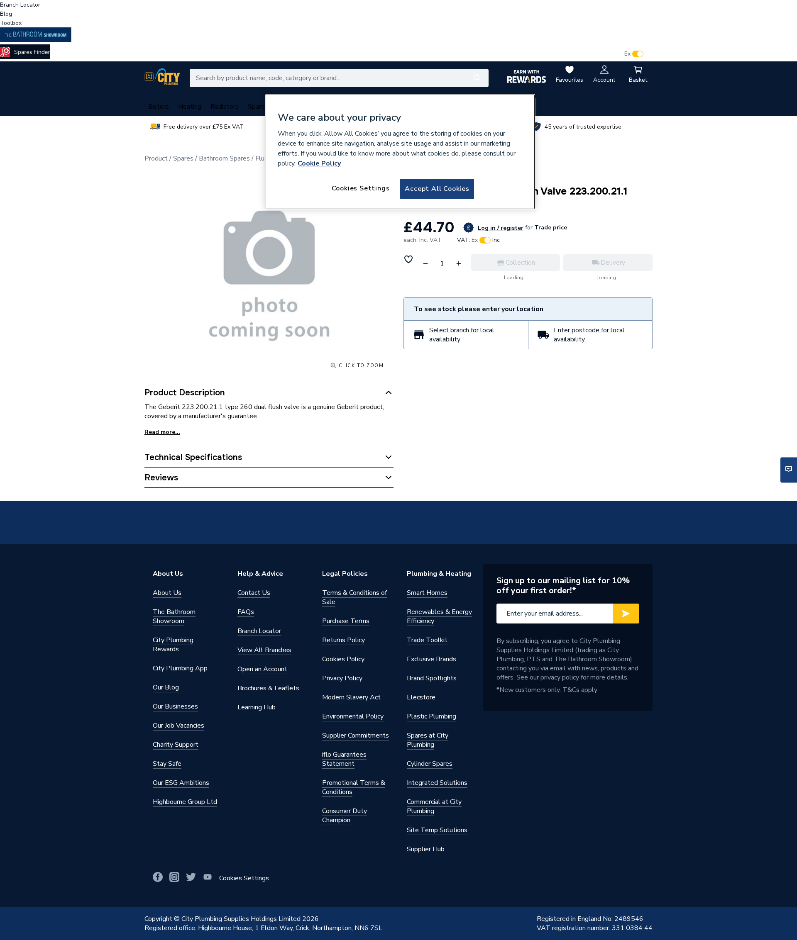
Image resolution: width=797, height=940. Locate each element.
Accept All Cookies (437, 188)
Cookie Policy (319, 163)
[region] (400, 151)
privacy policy (559, 677)
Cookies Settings (361, 188)
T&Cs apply (579, 689)
